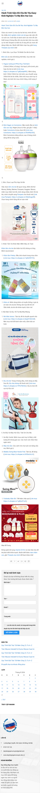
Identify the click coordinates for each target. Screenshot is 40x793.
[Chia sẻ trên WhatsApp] (11, 561)
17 (2, 688)
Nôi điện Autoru (8, 316)
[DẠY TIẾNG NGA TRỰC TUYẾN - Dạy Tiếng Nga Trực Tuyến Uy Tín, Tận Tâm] (20, 3)
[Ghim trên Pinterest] (25, 561)
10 (2, 685)
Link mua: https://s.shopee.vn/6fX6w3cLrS (18, 454)
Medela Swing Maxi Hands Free (14, 452)
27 (18, 692)
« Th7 (3, 700)
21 (24, 688)
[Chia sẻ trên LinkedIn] (28, 561)
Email (6, 607)
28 (24, 692)
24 (2, 692)
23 (35, 688)
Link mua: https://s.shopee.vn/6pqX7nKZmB (19, 319)
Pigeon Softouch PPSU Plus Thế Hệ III (16, 64)
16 (35, 685)
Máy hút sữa (7, 446)
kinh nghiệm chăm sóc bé (17, 35)
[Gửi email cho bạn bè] (21, 561)
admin (18, 21)
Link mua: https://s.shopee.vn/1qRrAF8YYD (19, 258)
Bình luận (7, 582)
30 (35, 692)
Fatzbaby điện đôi (9, 499)
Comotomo (11, 130)
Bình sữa (4, 57)
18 (7, 688)
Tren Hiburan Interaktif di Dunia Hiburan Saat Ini (17, 649)
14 (24, 685)
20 (18, 688)
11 (7, 685)
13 (18, 685)
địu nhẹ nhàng (14, 383)
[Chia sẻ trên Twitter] (18, 561)
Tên (5, 599)
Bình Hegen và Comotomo (12, 125)
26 (13, 692)
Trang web (7, 616)
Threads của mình (14, 555)
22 (30, 688)
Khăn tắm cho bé (7, 248)
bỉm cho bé (12, 187)
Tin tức (3, 10)
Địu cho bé (7, 381)
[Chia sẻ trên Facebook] (14, 561)
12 (13, 685)
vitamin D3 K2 (20, 550)
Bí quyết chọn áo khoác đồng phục (13, 664)
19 (13, 688)
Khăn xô (6, 302)
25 (7, 692)
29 (30, 692)
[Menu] (2, 3)
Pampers (20, 194)
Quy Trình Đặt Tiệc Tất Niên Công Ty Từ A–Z (16, 645)
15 (30, 685)
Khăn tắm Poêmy (9, 255)
